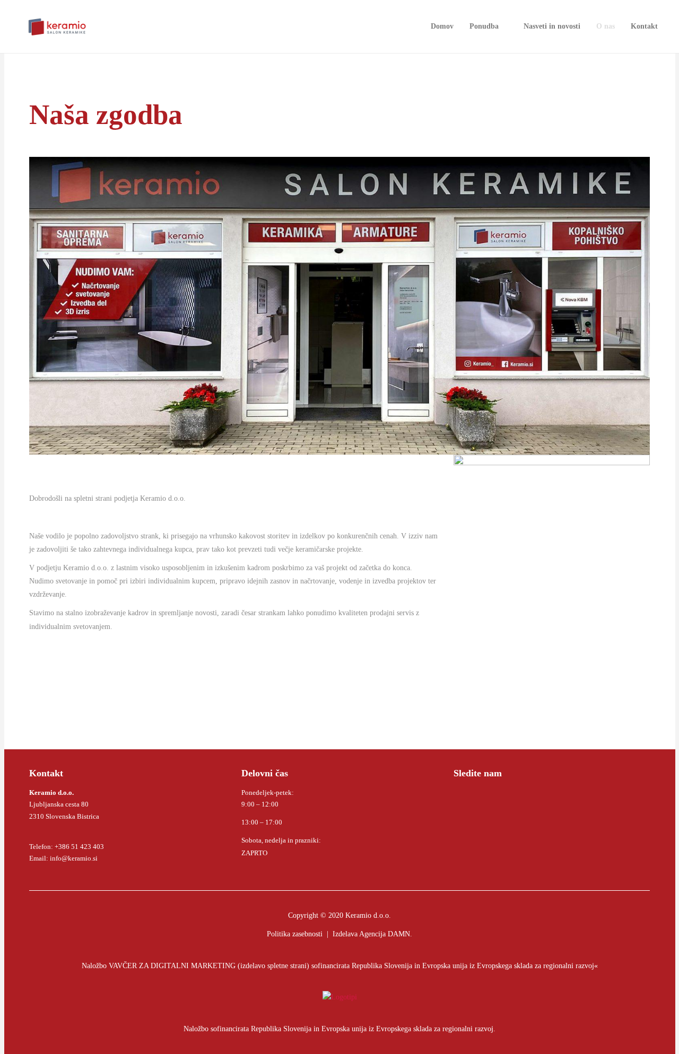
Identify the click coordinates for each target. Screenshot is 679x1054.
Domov (442, 26)
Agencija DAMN (384, 934)
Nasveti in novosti (552, 26)
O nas (605, 26)
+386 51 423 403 (79, 847)
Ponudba (484, 26)
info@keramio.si (73, 858)
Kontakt (644, 26)
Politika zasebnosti (295, 934)
